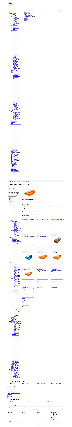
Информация (10, 412)
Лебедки (11, 31)
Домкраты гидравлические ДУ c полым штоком (16, 61)
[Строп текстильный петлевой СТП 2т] (43, 223)
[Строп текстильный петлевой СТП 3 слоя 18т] (28, 274)
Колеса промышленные (14, 159)
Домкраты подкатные (14, 49)
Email (28, 401)
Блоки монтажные (14, 125)
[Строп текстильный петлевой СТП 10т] (43, 257)
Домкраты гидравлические (15, 50)
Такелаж (11, 110)
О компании (26, 14)
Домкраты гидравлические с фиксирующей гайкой (16, 58)
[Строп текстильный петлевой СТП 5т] (43, 240)
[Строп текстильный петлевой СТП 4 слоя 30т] (28, 292)
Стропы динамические (14, 109)
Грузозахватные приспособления (15, 124)
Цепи (11, 111)
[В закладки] (29, 269)
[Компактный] (26, 218)
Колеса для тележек (13, 147)
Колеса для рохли (14, 149)
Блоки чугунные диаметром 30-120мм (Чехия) (16, 135)
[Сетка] (23, 218)
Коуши (12, 123)
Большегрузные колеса (14, 150)
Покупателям (39, 412)
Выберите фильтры (11, 199)
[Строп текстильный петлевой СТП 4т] (28, 240)
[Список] (25, 218)
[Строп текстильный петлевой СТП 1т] (28, 223)
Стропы (11, 71)
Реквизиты (26, 17)
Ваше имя (11, 401)
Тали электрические (14, 25)
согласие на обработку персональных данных (18, 405)
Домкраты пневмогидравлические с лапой (16, 68)
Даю (18, 405)
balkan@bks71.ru (44, 9)
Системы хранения (13, 172)
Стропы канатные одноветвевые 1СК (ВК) (16, 78)
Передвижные (13, 14)
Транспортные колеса (14, 170)
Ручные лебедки (13, 32)
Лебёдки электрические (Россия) (15, 44)
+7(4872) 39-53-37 (30, 10)
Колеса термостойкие (14, 162)
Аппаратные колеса (14, 148)
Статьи (25, 18)
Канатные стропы (13, 72)
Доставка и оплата (27, 13)
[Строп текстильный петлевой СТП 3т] (57, 223)
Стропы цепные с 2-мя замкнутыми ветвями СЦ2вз (16, 98)
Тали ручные (13, 16)
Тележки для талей (14, 30)
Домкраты (11, 46)
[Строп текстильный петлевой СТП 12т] (57, 257)
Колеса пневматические (15, 154)
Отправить (36, 409)
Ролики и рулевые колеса (15, 171)
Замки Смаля (13, 136)
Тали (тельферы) (13, 13)
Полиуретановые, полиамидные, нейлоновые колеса (15, 152)
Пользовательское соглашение (30, 16)
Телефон (47, 401)
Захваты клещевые (16, 144)
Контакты (25, 20)
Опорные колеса (13, 169)
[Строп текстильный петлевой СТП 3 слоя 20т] (43, 274)
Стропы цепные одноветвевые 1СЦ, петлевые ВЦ (16, 105)
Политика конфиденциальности (30, 15)
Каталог (23, 412)
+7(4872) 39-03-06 (30, 9)
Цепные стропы (13, 96)
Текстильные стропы (17, 181)
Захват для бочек (15, 141)
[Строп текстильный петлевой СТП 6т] (57, 240)
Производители (26, 12)
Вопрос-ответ (26, 19)
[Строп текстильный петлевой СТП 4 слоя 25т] (57, 274)
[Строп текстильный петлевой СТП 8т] (28, 257)
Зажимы (12, 120)
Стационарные (13, 15)
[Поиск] (9, 2)
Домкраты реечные (14, 70)
